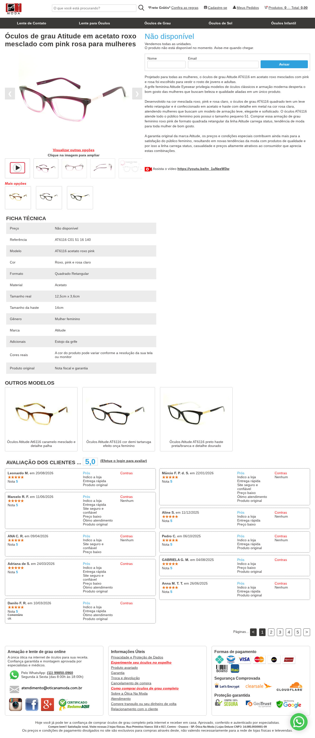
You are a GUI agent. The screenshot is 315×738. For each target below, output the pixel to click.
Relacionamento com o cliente (134, 709)
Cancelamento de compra (131, 683)
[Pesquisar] (141, 7)
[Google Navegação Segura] (289, 704)
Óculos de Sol (220, 23)
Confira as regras (184, 8)
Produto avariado (124, 668)
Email (192, 58)
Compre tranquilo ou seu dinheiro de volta (143, 704)
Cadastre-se (217, 8)
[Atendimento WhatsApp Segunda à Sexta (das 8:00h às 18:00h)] (299, 722)
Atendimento (121, 699)
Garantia (118, 673)
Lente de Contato (31, 23)
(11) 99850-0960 (60, 673)
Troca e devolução (125, 678)
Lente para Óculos (94, 23)
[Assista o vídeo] (17, 167)
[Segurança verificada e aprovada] (227, 702)
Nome (152, 58)
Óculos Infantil (283, 23)
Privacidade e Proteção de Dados (137, 657)
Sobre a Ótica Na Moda (129, 693)
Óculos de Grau (157, 23)
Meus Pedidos (248, 8)
